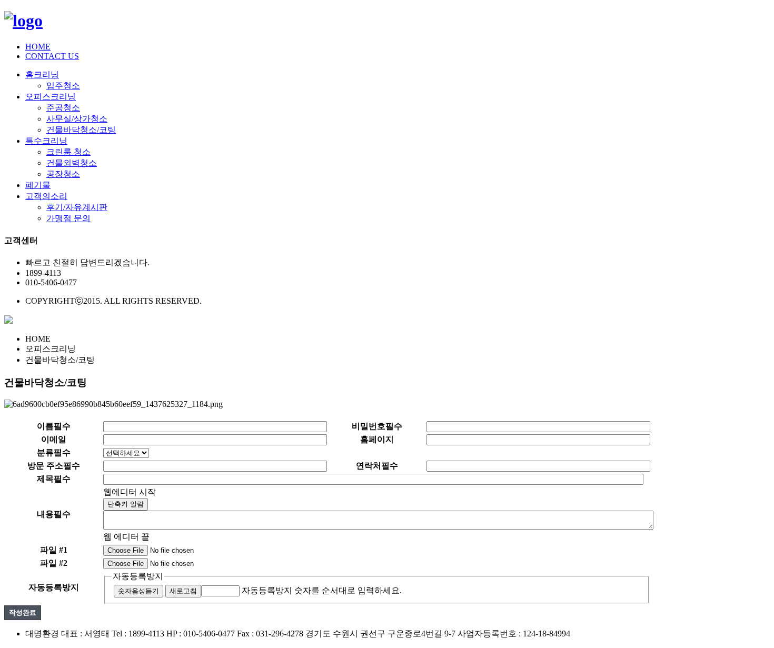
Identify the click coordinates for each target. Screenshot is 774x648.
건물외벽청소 (71, 162)
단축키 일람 (125, 504)
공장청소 (63, 174)
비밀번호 (377, 426)
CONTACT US (52, 56)
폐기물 (38, 185)
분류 (54, 452)
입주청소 (63, 85)
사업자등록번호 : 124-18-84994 (514, 633)
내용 (54, 514)
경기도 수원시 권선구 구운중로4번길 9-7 (380, 633)
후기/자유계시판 (76, 207)
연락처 (377, 465)
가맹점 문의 (68, 218)
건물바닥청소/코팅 (81, 129)
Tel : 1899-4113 (138, 633)
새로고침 (183, 591)
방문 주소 (53, 465)
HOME (38, 46)
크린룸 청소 (68, 151)
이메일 (53, 439)
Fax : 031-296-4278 (270, 633)
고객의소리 (46, 196)
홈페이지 (377, 439)
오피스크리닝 (50, 96)
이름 (54, 426)
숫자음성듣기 (138, 591)
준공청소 (63, 107)
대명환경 (42, 633)
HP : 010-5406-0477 (200, 633)
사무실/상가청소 (76, 118)
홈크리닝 (42, 74)
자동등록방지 (138, 576)
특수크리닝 (46, 140)
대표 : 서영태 (85, 633)
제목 (54, 478)
